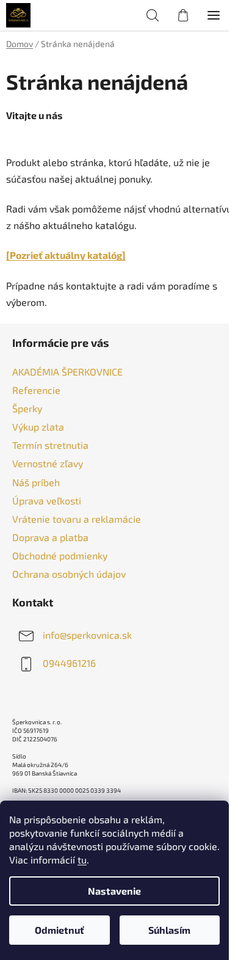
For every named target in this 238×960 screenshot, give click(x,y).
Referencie (36, 390)
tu (82, 859)
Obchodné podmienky (59, 555)
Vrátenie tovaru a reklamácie (76, 519)
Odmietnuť (59, 930)
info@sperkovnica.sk (87, 635)
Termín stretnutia (50, 445)
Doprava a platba (50, 537)
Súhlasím (169, 930)
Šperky (27, 408)
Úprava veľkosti (46, 500)
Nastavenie (114, 890)
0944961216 (69, 663)
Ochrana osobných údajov (69, 574)
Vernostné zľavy (47, 463)
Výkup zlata (38, 426)
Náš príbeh (36, 482)
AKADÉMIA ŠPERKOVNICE (67, 371)
